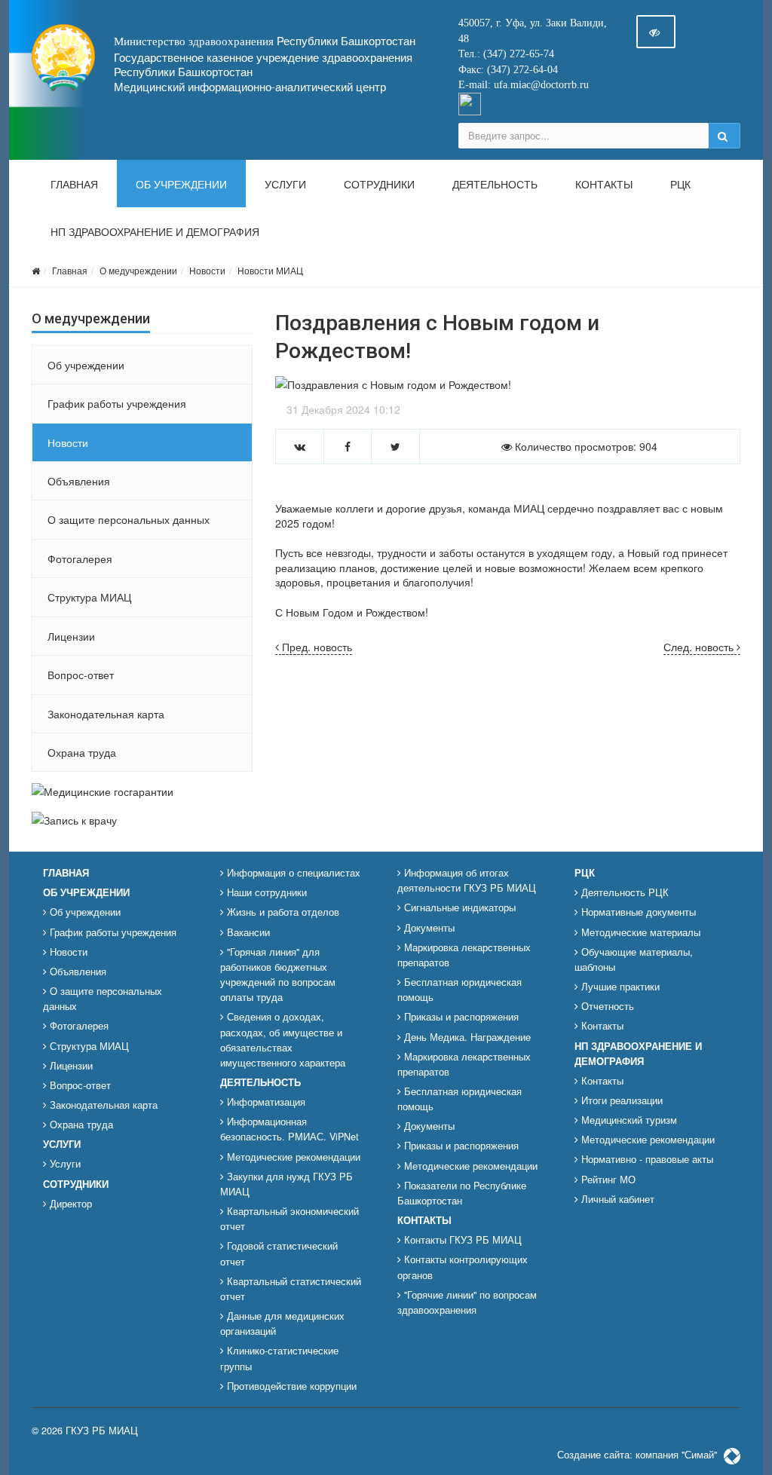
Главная (74, 185)
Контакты (604, 185)
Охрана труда (81, 752)
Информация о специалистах (292, 873)
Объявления (78, 480)
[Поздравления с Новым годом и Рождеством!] (507, 384)
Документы (428, 928)
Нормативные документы (637, 912)
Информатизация (264, 1102)
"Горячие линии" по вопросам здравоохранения (467, 1302)
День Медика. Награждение (466, 1037)
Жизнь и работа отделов (281, 912)
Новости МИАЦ (270, 270)
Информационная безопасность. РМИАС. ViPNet (289, 1129)
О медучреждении (138, 270)
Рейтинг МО (607, 1179)
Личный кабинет (616, 1199)
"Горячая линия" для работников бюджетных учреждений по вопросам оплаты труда (277, 974)
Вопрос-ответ (80, 674)
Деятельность (495, 185)
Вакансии (247, 932)
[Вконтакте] (469, 102)
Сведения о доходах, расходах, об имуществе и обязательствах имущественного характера (282, 1039)
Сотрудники (379, 185)
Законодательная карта (105, 713)
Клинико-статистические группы (279, 1358)
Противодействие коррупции (290, 1386)
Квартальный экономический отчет (289, 1218)
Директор (69, 1203)
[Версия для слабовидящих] (656, 31)
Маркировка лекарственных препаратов (464, 955)
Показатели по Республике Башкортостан (461, 1193)
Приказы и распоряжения (460, 1017)
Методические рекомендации (292, 1157)
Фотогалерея (79, 558)
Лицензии (71, 636)
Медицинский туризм (627, 1120)
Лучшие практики (619, 986)
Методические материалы (639, 932)
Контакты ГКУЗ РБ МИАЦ (461, 1240)
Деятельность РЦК (623, 892)
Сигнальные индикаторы (458, 907)
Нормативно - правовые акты (645, 1159)
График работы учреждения (116, 403)
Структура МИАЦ (89, 596)
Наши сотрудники (265, 892)
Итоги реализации (620, 1100)
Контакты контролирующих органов (462, 1267)
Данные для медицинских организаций (282, 1323)
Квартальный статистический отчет (290, 1289)
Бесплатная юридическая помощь (459, 989)
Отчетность (606, 1006)
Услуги (285, 185)
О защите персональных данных (128, 519)
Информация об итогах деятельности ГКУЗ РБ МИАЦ (466, 880)
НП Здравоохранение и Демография (155, 232)
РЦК (680, 185)
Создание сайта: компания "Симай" (638, 1454)
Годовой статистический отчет (279, 1253)
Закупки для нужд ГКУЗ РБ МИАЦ (286, 1184)
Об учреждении (181, 185)
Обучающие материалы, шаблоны (633, 959)
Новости (207, 270)
